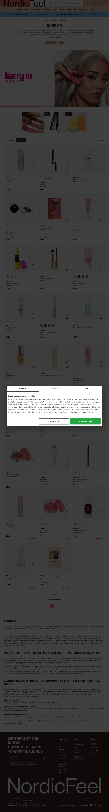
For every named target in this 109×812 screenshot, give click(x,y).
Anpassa (53, 421)
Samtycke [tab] (22, 388)
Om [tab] (86, 388)
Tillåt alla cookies (85, 421)
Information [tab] (54, 388)
